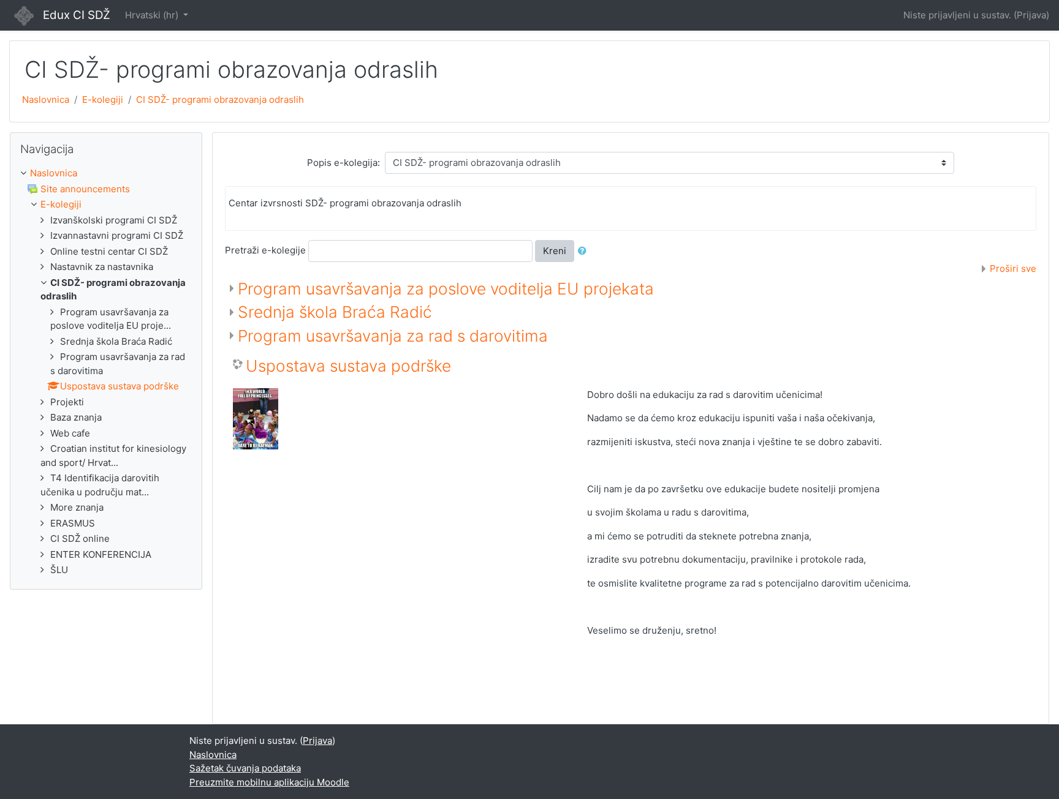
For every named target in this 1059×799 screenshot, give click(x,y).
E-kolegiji (102, 99)
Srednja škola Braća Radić (335, 311)
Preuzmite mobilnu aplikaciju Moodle (269, 782)
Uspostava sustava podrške (348, 365)
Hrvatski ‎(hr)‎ (153, 15)
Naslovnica (45, 99)
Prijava (1031, 15)
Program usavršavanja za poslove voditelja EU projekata (446, 288)
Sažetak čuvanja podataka (245, 768)
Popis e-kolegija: (343, 162)
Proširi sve (1013, 268)
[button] (585, 251)
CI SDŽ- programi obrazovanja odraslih (220, 99)
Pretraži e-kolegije (265, 250)
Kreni (554, 251)
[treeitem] (106, 174)
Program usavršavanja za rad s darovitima (393, 335)
